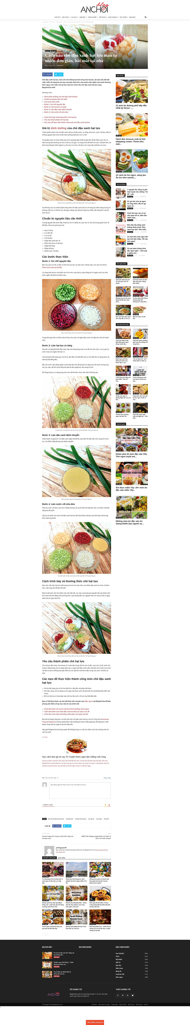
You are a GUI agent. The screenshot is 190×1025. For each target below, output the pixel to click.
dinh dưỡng (58, 128)
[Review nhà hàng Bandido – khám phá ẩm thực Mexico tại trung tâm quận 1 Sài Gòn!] (76, 893)
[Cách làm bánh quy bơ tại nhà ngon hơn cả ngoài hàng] (123, 273)
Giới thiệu (94, 1004)
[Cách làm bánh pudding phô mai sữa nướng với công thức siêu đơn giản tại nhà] (140, 334)
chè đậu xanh (69, 819)
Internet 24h (120, 974)
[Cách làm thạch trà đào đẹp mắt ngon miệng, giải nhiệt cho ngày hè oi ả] (140, 273)
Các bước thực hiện (51, 102)
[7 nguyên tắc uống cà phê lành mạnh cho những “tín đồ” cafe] (121, 193)
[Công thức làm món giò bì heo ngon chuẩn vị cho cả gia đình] (140, 389)
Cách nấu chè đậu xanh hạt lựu (56, 819)
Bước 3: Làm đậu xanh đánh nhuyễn (58, 109)
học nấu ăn (91, 819)
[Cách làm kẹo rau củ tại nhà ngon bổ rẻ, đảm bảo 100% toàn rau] (121, 217)
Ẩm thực (65, 17)
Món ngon (53, 50)
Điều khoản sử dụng (104, 1004)
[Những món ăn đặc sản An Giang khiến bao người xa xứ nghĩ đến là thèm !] (132, 507)
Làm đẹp (82, 17)
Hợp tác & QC (123, 1004)
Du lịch (74, 17)
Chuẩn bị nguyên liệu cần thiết (55, 99)
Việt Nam (68, 876)
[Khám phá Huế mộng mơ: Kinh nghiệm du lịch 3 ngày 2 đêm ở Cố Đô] (76, 869)
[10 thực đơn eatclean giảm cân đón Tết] (123, 408)
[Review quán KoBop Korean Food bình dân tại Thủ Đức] (76, 916)
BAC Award (139, 1004)
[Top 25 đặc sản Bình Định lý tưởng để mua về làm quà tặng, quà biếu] (47, 974)
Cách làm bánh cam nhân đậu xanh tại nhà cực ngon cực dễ (66, 711)
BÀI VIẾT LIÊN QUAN (49, 858)
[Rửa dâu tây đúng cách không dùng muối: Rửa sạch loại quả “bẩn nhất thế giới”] (121, 229)
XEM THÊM (61, 858)
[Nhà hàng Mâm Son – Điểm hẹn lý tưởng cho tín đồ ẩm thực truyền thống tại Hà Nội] (100, 916)
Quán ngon (45, 900)
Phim (117, 956)
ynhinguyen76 (61, 848)
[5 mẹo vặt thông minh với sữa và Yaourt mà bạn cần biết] (140, 371)
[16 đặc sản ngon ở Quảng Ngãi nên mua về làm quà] (123, 389)
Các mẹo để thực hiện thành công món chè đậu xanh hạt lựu (67, 122)
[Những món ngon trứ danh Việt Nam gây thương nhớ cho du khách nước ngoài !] (100, 869)
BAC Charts (131, 1004)
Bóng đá (118, 971)
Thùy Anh (106, 819)
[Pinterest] (123, 995)
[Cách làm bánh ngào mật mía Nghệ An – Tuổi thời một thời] (140, 408)
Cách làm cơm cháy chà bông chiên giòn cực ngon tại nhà (66, 714)
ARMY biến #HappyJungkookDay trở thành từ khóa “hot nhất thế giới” (96, 837)
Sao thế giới (120, 953)
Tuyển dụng (114, 1004)
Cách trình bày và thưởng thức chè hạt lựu (60, 117)
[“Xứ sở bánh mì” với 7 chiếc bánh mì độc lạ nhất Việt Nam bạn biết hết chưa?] (140, 352)
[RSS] (128, 995)
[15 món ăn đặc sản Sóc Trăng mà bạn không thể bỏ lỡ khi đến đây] (47, 955)
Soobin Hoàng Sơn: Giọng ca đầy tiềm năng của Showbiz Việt (57, 837)
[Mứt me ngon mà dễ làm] (140, 310)
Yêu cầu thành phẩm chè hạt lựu (56, 120)
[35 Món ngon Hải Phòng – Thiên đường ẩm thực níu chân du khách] (47, 964)
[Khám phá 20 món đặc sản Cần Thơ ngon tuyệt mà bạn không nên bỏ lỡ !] (132, 439)
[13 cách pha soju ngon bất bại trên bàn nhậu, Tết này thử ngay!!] (121, 240)
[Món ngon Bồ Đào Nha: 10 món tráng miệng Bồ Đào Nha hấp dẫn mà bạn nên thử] (100, 893)
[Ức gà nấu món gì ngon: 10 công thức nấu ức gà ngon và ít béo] (121, 205)
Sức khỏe (123, 17)
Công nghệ (92, 17)
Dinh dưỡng (45, 876)
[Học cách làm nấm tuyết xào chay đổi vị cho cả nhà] (123, 310)
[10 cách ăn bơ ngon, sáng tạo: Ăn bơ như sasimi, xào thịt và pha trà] (132, 161)
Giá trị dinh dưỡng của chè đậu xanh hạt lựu (60, 97)
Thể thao (102, 17)
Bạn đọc (132, 17)
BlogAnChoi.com (75, 994)
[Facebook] (118, 995)
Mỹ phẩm (119, 959)
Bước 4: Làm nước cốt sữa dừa (56, 112)
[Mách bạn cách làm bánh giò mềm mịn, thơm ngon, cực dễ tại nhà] (123, 352)
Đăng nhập (107, 778)
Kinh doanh (112, 17)
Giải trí (57, 17)
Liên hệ (146, 1004)
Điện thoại (119, 968)
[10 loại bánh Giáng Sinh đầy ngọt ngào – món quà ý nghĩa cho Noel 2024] (121, 252)
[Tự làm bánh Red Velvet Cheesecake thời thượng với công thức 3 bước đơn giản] (140, 291)
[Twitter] (133, 995)
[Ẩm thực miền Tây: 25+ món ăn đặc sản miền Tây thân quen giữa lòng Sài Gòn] (132, 473)
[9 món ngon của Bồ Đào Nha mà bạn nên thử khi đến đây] (53, 916)
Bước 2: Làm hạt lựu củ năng (55, 107)
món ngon (99, 819)
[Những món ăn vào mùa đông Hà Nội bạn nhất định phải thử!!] (123, 291)
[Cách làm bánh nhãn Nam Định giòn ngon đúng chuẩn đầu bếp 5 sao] (123, 334)
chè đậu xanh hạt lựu (80, 819)
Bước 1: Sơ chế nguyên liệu (54, 104)
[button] (145, 17)
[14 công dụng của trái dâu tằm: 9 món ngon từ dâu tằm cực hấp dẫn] (53, 869)
